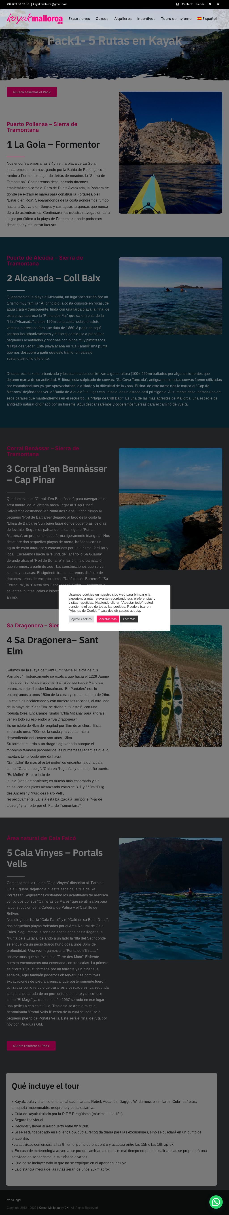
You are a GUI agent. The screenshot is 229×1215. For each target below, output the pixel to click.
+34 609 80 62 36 (18, 4)
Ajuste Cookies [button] (81, 619)
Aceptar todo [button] (108, 619)
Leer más (129, 619)
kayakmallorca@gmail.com (50, 4)
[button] (216, 1202)
